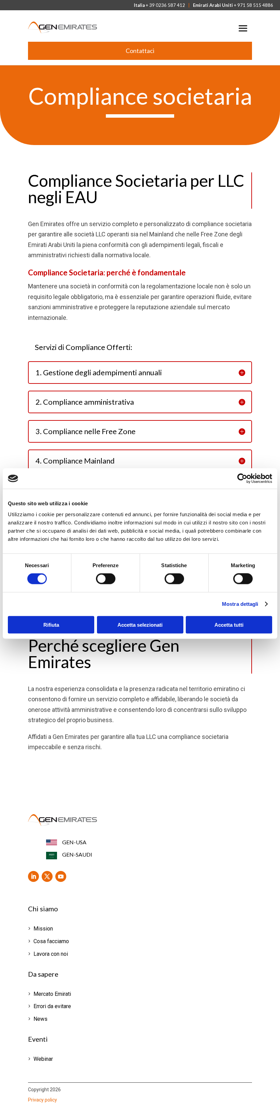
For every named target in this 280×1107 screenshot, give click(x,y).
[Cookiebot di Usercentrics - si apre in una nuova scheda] (242, 478)
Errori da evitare (52, 1006)
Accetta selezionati (140, 624)
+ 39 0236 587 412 (165, 5)
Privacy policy (42, 1100)
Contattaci (140, 50)
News (40, 1019)
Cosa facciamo (51, 941)
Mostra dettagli (240, 604)
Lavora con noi (50, 954)
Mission (43, 928)
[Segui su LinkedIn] (33, 876)
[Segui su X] (47, 876)
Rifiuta (51, 624)
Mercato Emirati (52, 994)
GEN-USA (74, 842)
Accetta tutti (228, 624)
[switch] (105, 578)
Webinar (43, 1059)
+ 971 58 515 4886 (253, 5)
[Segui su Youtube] (60, 876)
